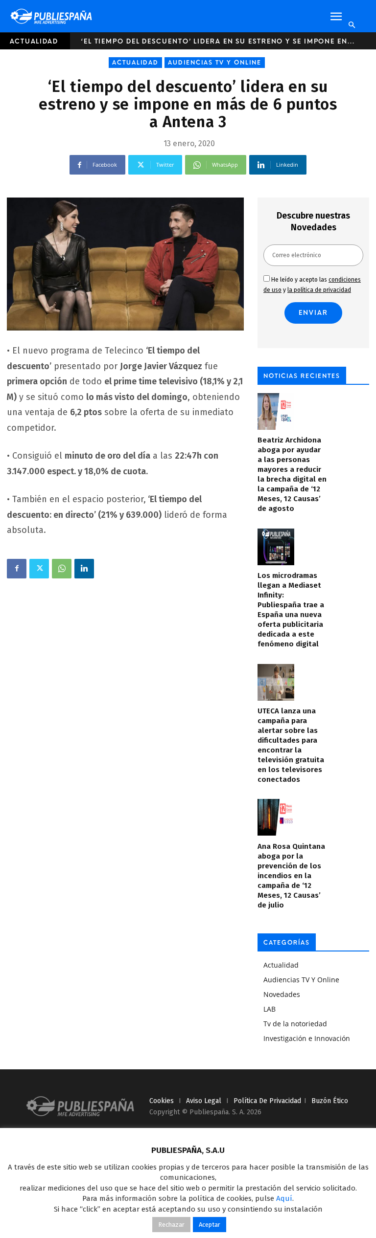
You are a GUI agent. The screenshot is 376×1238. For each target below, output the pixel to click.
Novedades (281, 994)
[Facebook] (16, 568)
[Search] (351, 25)
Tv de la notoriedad (295, 1023)
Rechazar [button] (171, 1224)
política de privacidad (267, 1101)
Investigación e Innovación (306, 1038)
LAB (269, 1009)
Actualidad (34, 41)
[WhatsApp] (61, 568)
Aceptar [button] (209, 1224)
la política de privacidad (319, 290)
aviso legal (203, 1101)
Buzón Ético (329, 1101)
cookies (161, 1101)
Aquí (284, 1198)
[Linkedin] (84, 568)
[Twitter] (39, 568)
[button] (336, 16)
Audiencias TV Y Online (214, 62)
